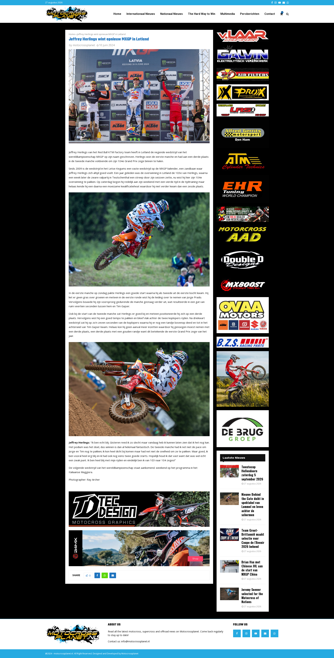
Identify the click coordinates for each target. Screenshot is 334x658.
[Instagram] (246, 633)
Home (117, 14)
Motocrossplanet (129, 653)
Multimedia (227, 14)
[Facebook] (237, 633)
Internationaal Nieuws (140, 14)
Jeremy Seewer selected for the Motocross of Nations (252, 595)
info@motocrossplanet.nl (135, 641)
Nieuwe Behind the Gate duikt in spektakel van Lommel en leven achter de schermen (252, 504)
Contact (269, 14)
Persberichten (249, 14)
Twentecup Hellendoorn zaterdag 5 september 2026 (252, 473)
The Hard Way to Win (201, 14)
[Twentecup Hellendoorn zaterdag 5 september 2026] (229, 471)
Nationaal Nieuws (171, 14)
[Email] (265, 633)
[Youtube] (256, 633)
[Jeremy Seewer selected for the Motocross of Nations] (229, 594)
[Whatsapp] (274, 633)
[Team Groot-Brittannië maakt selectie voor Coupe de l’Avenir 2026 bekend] (229, 534)
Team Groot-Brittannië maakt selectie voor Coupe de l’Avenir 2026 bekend (252, 538)
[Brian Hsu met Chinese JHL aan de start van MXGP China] (229, 566)
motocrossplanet (84, 45)
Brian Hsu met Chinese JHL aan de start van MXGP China (252, 568)
